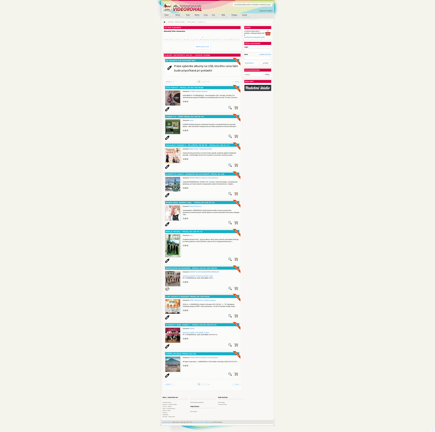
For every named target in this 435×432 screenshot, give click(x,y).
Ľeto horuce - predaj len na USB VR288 (184, 88)
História (197, 16)
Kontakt (245, 16)
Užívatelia (165, 414)
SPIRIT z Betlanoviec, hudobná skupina (203, 300)
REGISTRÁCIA (249, 63)
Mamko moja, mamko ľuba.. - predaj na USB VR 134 (190, 202)
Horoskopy (221, 402)
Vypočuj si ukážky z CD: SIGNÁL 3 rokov (196, 332)
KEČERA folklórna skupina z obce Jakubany (204, 178)
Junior (192, 120)
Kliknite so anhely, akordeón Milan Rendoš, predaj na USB (195, 174)
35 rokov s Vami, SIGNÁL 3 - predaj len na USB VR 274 (191, 325)
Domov (168, 16)
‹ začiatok (168, 81)
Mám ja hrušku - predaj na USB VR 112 (184, 232)
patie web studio (198, 422)
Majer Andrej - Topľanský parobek (201, 149)
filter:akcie (191, 22)
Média (224, 16)
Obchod (178, 16)
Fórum (206, 16)
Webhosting (208, 422)
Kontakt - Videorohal (169, 416)
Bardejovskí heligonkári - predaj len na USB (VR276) (191, 268)
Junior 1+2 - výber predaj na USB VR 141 (185, 116)
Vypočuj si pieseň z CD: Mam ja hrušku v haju (198, 276)
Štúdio (188, 16)
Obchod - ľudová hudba (170, 404)
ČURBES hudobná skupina (198, 91)
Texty (214, 16)
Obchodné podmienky (197, 402)
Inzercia (165, 412)
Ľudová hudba (222, 404)
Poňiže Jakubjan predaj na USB (181, 354)
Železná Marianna (195, 206)
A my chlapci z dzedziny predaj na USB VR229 (188, 296)
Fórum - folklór (167, 406)
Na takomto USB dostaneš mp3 (181, 60)
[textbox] (253, 74)
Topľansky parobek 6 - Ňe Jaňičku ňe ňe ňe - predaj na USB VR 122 (198, 145)
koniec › (237, 81)
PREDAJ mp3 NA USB (202, 47)
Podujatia (235, 16)
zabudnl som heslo (265, 54)
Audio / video (166, 410)
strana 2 (201, 22)
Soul (191, 235)
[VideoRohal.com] (185, 7)
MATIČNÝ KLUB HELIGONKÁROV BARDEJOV (204, 272)
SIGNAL (192, 328)
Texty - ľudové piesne (169, 408)
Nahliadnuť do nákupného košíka (254, 37)
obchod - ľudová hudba (176, 22)
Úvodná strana (167, 402)
